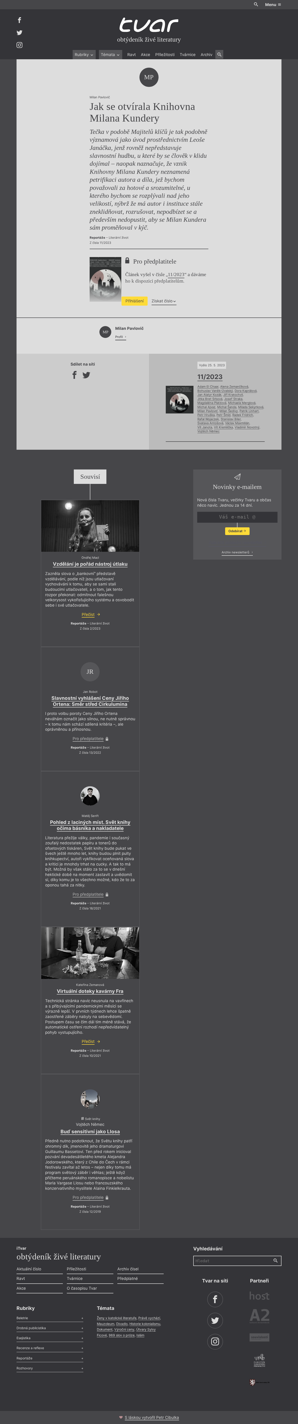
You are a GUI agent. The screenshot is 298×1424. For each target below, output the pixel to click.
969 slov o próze (122, 1335)
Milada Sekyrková (250, 407)
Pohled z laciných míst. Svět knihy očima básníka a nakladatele (90, 825)
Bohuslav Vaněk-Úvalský (215, 391)
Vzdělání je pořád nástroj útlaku (90, 564)
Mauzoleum (105, 1324)
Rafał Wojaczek (208, 419)
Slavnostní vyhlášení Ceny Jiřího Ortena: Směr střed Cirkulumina (90, 701)
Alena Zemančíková (234, 386)
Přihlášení (134, 301)
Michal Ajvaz (206, 407)
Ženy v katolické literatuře (116, 1318)
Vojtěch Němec (208, 431)
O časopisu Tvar (82, 1288)
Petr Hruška (206, 415)
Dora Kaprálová (246, 391)
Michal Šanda (226, 407)
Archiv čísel (128, 1269)
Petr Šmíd (223, 415)
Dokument (104, 1329)
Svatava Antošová (210, 423)
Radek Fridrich (242, 415)
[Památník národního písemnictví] (259, 1361)
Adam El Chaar (207, 386)
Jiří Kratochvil (233, 394)
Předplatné (127, 1278)
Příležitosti (165, 54)
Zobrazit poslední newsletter (236, 542)
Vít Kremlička (223, 427)
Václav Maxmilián (237, 423)
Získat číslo (162, 301)
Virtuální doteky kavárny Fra (90, 991)
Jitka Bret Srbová (209, 399)
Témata (108, 54)
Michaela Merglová (241, 403)
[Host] (259, 1296)
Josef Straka (233, 399)
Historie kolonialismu (144, 1324)
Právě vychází (149, 1318)
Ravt (131, 54)
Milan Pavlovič (207, 411)
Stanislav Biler (231, 419)
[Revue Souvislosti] (259, 1338)
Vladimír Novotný (247, 427)
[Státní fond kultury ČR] (259, 1382)
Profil (119, 337)
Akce (145, 54)
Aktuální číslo (29, 1269)
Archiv (206, 54)
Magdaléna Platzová (211, 403)
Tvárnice (188, 54)
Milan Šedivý (229, 411)
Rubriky (82, 54)
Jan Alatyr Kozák (209, 394)
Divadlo (122, 1324)
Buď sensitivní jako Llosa (90, 1131)
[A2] (259, 1317)
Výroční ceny (124, 1329)
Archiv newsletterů (236, 552)
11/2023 (176, 274)
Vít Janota (204, 427)
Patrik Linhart (249, 411)
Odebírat (235, 531)
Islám (140, 1335)
